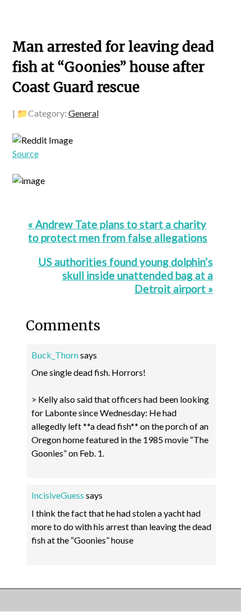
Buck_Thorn (54, 354)
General (83, 113)
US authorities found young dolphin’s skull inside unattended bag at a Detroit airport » (125, 275)
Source (25, 153)
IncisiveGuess (57, 495)
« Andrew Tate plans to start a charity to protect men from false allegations (117, 231)
